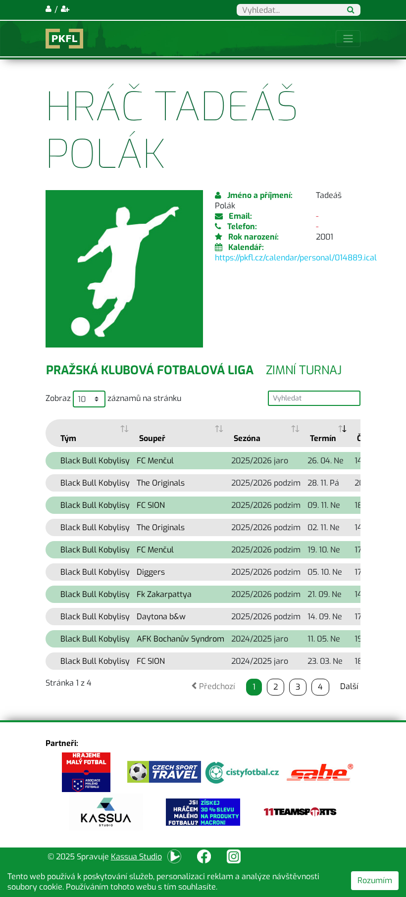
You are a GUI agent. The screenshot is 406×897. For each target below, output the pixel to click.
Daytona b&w (161, 616)
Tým (68, 438)
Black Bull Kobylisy (95, 460)
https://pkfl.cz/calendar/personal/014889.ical (296, 257)
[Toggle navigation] (348, 38)
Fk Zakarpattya (164, 594)
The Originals (161, 483)
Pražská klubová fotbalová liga (150, 370)
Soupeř (152, 438)
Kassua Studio (136, 856)
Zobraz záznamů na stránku (113, 398)
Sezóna (247, 438)
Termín (323, 438)
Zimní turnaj (304, 370)
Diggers (151, 572)
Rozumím (374, 880)
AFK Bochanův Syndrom (180, 639)
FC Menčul (155, 460)
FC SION (151, 505)
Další (349, 686)
